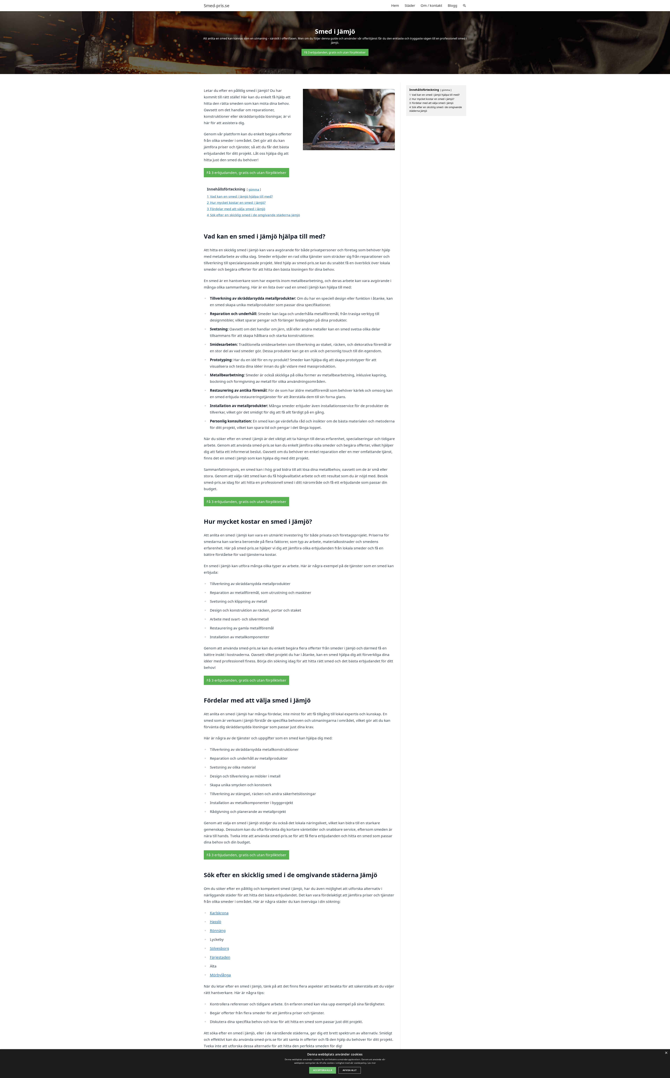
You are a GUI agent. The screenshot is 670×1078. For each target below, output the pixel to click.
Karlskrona (219, 912)
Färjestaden (220, 957)
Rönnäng (218, 930)
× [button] (666, 1053)
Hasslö (215, 921)
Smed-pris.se (216, 5)
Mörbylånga (220, 974)
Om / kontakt (431, 5)
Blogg (452, 5)
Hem (395, 5)
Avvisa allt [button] (349, 1070)
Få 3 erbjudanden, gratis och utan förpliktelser (335, 52)
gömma (253, 189)
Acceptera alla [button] (322, 1070)
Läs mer (372, 1062)
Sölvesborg (219, 948)
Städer (410, 5)
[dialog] (335, 1063)
